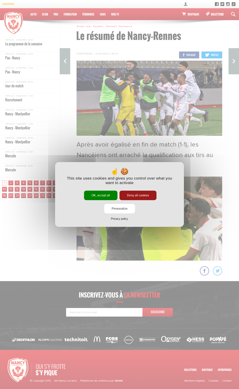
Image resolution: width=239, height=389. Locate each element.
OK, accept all (100, 195)
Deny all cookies (138, 195)
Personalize (120, 208)
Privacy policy (119, 218)
